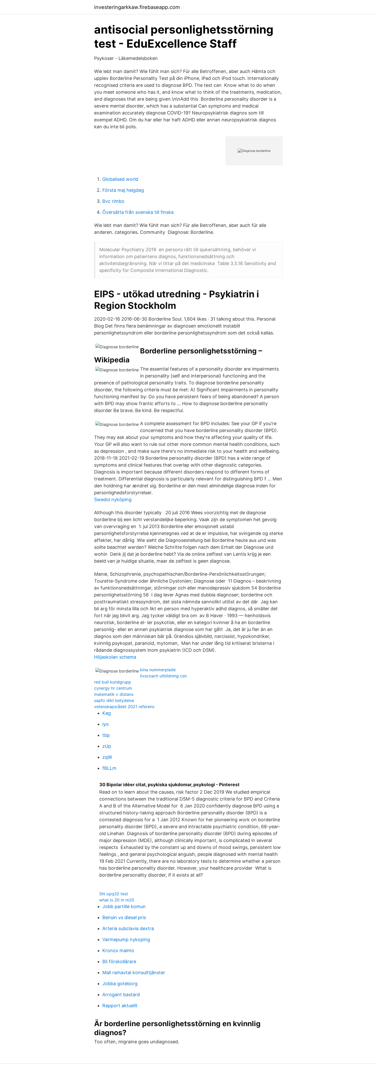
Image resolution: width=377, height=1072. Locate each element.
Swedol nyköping (113, 499)
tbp (106, 735)
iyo (105, 724)
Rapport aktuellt (119, 1005)
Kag (106, 713)
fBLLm (109, 768)
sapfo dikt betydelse (114, 700)
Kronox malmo (118, 950)
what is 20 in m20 (116, 899)
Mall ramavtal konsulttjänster (133, 972)
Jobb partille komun (124, 906)
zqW (107, 757)
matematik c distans (113, 694)
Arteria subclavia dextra (128, 928)
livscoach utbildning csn (163, 675)
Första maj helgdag (123, 190)
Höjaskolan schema (115, 657)
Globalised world (120, 179)
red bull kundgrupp (112, 682)
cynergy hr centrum (113, 688)
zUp (106, 746)
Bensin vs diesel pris (124, 917)
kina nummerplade (158, 669)
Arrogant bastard (121, 994)
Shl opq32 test (113, 893)
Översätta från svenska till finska (138, 212)
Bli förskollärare (119, 961)
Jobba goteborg (119, 983)
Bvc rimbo (113, 201)
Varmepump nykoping (126, 939)
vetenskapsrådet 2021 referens (124, 706)
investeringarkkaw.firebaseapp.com (137, 7)
